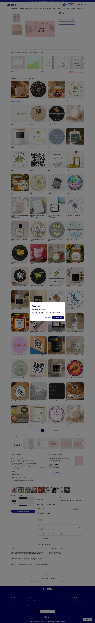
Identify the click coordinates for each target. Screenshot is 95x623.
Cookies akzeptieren (57, 317)
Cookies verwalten (46, 317)
